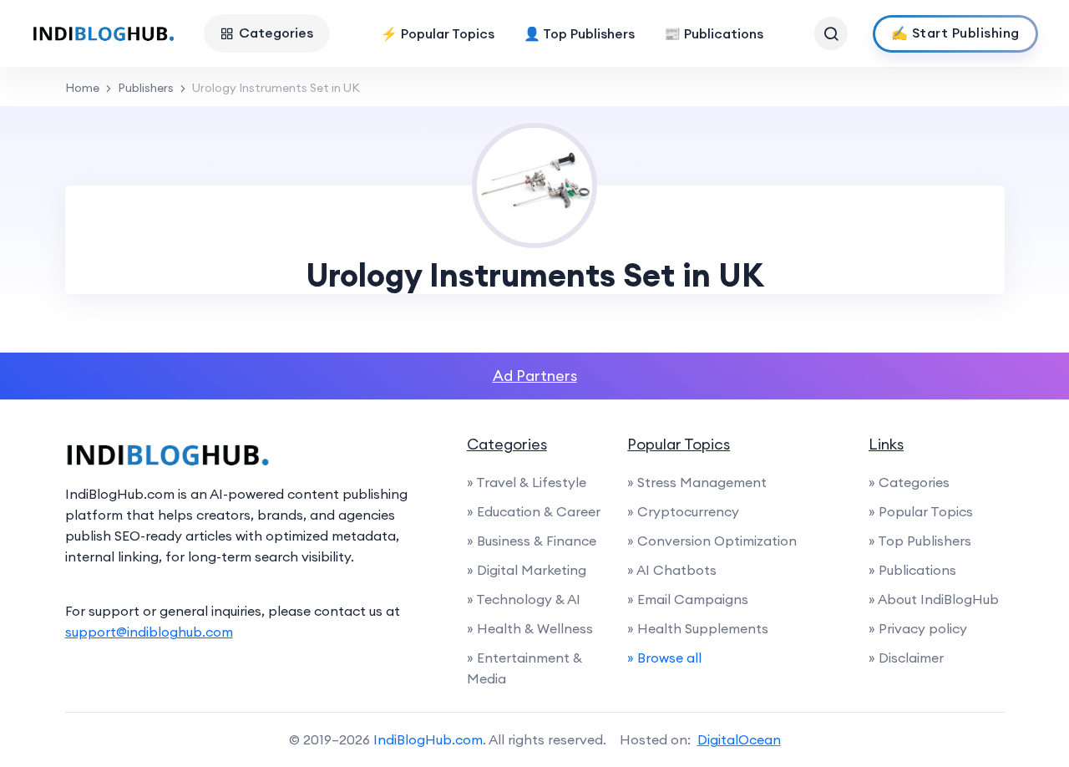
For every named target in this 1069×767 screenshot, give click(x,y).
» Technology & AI (523, 599)
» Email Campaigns (687, 599)
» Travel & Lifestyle (526, 482)
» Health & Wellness (530, 628)
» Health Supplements (697, 628)
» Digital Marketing (526, 569)
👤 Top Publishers (579, 33)
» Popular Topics (921, 511)
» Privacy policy (918, 628)
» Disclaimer (906, 657)
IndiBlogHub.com (428, 739)
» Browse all (664, 657)
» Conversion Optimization (712, 540)
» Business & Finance (531, 540)
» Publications (912, 569)
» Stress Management (697, 482)
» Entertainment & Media (524, 668)
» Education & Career (533, 511)
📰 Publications (713, 33)
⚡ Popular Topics (437, 33)
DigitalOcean (739, 739)
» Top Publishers (920, 540)
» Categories (909, 482)
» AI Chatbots (672, 569)
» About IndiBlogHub (934, 599)
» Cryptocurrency (683, 511)
